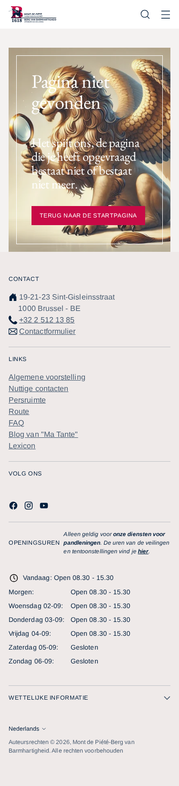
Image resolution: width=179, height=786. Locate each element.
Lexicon (22, 446)
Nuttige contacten (38, 388)
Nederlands (24, 728)
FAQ (16, 423)
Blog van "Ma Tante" (43, 434)
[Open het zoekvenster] (145, 14)
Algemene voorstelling (47, 377)
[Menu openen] (165, 14)
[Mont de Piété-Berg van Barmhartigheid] (32, 14)
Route (19, 411)
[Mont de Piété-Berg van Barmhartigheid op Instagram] (29, 507)
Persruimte (27, 400)
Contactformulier (47, 331)
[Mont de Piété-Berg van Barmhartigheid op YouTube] (45, 507)
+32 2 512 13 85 (46, 320)
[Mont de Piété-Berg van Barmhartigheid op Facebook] (14, 507)
